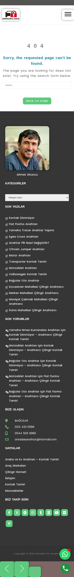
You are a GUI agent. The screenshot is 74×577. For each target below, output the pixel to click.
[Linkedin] (48, 512)
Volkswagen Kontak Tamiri (28, 274)
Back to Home (37, 101)
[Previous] (7, 569)
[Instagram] (32, 512)
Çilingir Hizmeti (15, 472)
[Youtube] (56, 512)
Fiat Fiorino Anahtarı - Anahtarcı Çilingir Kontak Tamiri (34, 380)
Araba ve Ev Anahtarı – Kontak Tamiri (32, 459)
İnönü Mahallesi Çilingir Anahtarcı (32, 310)
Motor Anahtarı (19, 255)
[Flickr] (64, 512)
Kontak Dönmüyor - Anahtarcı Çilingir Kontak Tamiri (35, 350)
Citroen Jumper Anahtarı (26, 249)
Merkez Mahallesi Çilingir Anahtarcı (34, 293)
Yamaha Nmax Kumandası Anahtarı (34, 330)
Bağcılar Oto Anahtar (24, 281)
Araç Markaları (15, 466)
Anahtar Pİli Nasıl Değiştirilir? (29, 243)
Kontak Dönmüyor (21, 218)
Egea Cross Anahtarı (23, 237)
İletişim (10, 478)
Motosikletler (14, 491)
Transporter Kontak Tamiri (27, 262)
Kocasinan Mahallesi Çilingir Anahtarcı (36, 287)
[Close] (35, 571)
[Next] (21, 569)
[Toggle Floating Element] (65, 554)
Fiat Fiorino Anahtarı (23, 224)
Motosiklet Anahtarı (23, 268)
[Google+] (25, 512)
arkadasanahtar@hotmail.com (36, 439)
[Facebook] (9, 512)
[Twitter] (17, 512)
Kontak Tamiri (15, 484)
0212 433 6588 (24, 427)
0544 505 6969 (25, 433)
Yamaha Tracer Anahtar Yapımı (31, 230)
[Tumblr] (40, 512)
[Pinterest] (9, 523)
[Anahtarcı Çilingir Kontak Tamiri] (11, 15)
